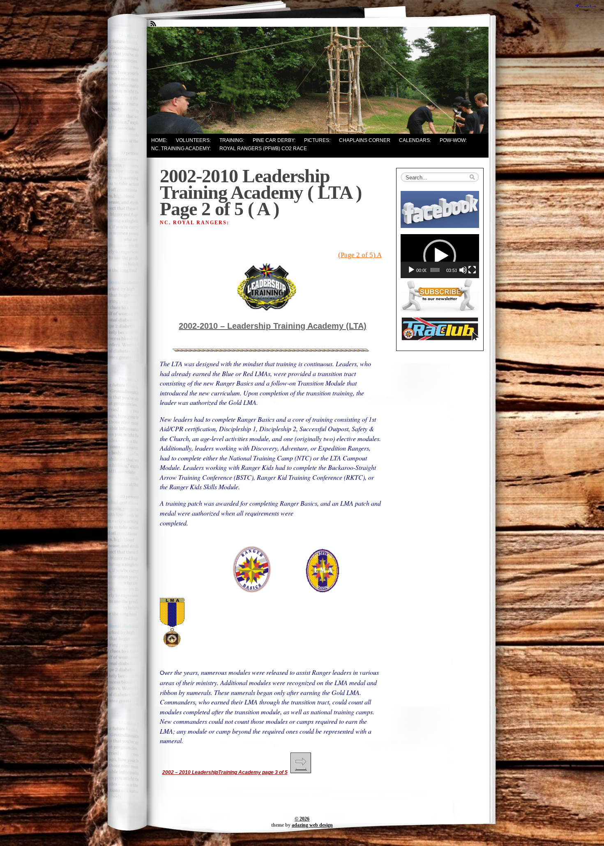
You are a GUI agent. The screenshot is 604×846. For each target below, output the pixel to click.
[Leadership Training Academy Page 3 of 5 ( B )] (301, 772)
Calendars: (415, 140)
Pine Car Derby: (274, 140)
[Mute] (463, 270)
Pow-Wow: (453, 140)
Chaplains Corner (364, 140)
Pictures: (317, 140)
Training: (231, 140)
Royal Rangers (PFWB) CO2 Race (263, 148)
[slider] (435, 270)
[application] (440, 256)
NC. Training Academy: (181, 148)
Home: (159, 140)
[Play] (411, 270)
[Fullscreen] (472, 270)
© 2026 (302, 819)
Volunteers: (193, 140)
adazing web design (312, 825)
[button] (439, 255)
